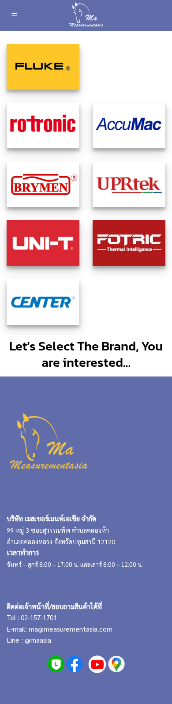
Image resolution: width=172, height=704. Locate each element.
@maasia (38, 639)
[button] (14, 15)
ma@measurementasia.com (70, 628)
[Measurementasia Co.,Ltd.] (86, 15)
